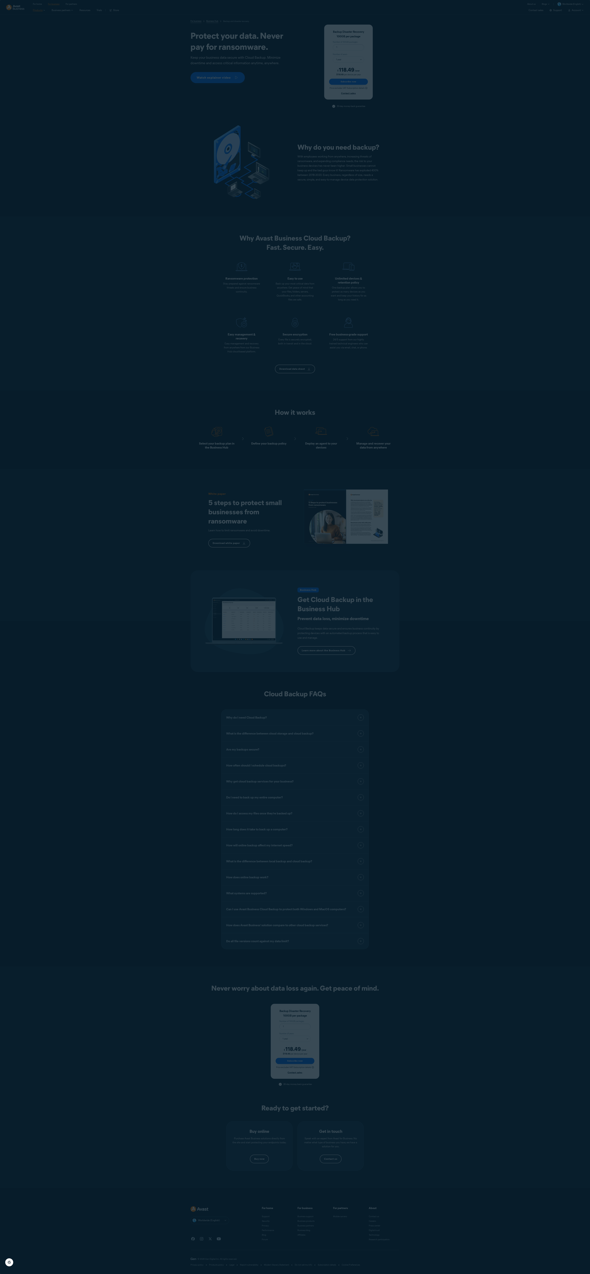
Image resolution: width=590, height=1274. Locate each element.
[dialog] (295, 637)
